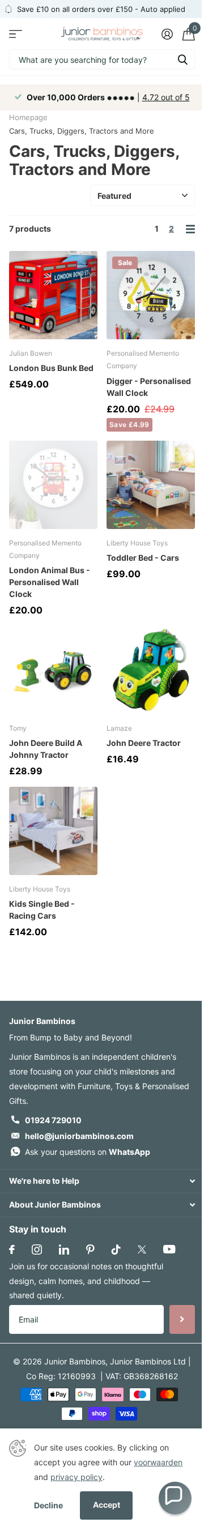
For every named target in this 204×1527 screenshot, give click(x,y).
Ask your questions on (87, 1152)
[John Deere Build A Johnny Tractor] (53, 670)
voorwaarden (158, 1462)
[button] (175, 1498)
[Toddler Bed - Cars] (151, 485)
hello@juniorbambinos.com (79, 1136)
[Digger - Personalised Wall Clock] (151, 295)
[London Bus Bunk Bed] (53, 295)
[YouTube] (169, 1249)
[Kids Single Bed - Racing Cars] (53, 831)
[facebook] (12, 1249)
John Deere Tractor (144, 743)
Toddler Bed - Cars (143, 557)
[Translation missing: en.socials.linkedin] (64, 1249)
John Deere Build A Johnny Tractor (45, 749)
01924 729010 (53, 1120)
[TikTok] (116, 1249)
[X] (142, 1249)
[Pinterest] (90, 1249)
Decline (48, 1505)
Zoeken (182, 59)
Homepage (28, 117)
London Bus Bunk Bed (51, 368)
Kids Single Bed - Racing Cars (42, 909)
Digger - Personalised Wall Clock (149, 387)
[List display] (190, 229)
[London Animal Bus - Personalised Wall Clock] (53, 485)
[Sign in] (167, 34)
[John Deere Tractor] (151, 670)
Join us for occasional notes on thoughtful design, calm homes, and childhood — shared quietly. (86, 1280)
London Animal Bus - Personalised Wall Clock (49, 582)
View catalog (15, 34)
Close (102, 1181)
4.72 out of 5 (166, 97)
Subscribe (182, 1319)
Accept (106, 1504)
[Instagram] (37, 1249)
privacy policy (76, 1477)
